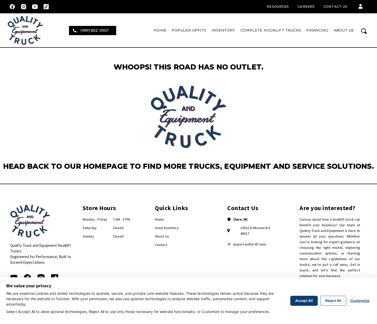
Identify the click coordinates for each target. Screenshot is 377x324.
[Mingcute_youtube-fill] (34, 6)
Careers (306, 6)
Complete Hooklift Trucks (270, 30)
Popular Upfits (189, 30)
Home (160, 30)
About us (344, 30)
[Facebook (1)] (12, 6)
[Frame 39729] (46, 6)
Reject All (333, 300)
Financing (317, 30)
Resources (278, 6)
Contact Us (335, 6)
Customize (359, 300)
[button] (361, 6)
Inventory (223, 30)
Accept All (304, 300)
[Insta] (23, 6)
